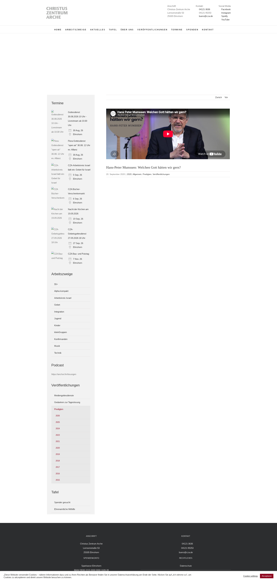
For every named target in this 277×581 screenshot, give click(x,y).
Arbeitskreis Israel (62, 298)
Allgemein (137, 174)
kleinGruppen (60, 332)
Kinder (57, 325)
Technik (57, 353)
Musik (57, 346)
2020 (129, 174)
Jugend (57, 318)
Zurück (218, 97)
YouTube (225, 19)
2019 (58, 454)
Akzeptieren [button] (267, 576)
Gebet (57, 305)
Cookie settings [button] (250, 576)
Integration (59, 311)
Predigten (147, 174)
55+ (56, 284)
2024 (58, 428)
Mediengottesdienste (64, 395)
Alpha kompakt (61, 291)
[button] (218, 29)
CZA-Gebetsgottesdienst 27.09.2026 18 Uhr (77, 233)
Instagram (226, 13)
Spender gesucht (62, 502)
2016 (58, 474)
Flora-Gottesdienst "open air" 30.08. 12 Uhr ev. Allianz (79, 145)
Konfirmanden (60, 339)
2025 (58, 422)
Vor (226, 97)
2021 (58, 441)
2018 (58, 461)
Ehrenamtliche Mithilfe (64, 509)
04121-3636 (204, 9)
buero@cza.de (206, 16)
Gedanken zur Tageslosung (67, 402)
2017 (58, 467)
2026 (58, 416)
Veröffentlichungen (161, 174)
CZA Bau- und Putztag (78, 254)
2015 (58, 480)
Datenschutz (186, 566)
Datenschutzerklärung (128, 575)
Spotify (224, 16)
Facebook (226, 9)
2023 (58, 435)
